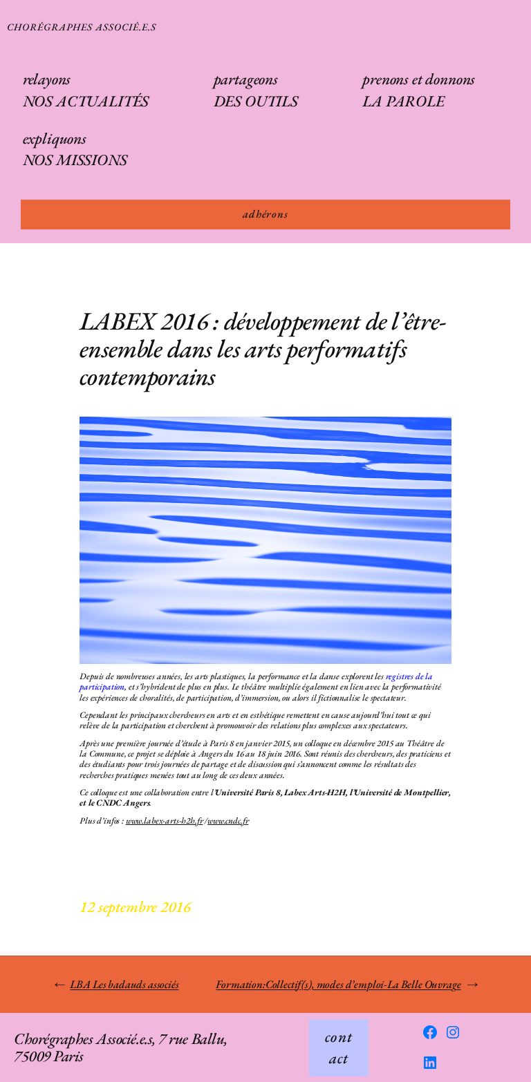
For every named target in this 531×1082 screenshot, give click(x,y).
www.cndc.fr (227, 820)
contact (339, 1047)
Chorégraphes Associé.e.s (81, 26)
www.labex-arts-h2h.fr (164, 820)
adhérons (265, 214)
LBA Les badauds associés (124, 984)
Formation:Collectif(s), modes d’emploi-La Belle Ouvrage (338, 984)
